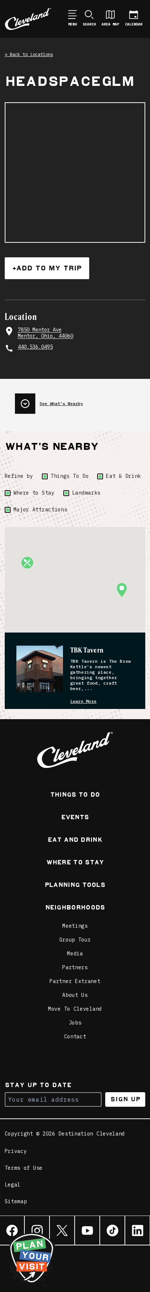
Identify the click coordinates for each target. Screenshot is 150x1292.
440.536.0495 (35, 347)
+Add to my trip (47, 268)
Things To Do (69, 476)
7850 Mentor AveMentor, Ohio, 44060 (45, 333)
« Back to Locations (29, 54)
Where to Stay (34, 493)
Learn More (83, 701)
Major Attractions (40, 509)
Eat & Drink (123, 476)
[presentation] (80, 401)
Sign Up (125, 1099)
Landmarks (86, 493)
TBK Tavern (87, 650)
